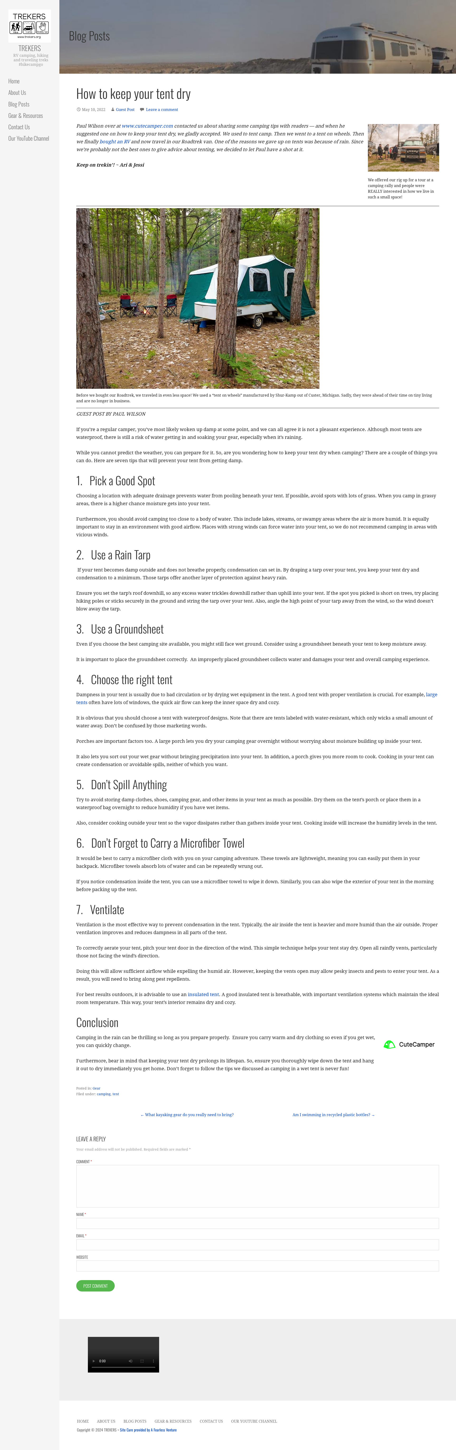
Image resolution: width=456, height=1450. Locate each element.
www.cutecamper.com (147, 126)
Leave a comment (162, 109)
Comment (84, 1161)
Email (81, 1236)
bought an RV (115, 141)
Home (13, 81)
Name (81, 1214)
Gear (96, 1088)
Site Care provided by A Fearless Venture (148, 1430)
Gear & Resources (25, 115)
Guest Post (125, 109)
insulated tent (203, 994)
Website (82, 1257)
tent (116, 1094)
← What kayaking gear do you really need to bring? (187, 1115)
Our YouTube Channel (28, 138)
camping (104, 1094)
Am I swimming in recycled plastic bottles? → (334, 1115)
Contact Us (19, 126)
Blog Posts (18, 104)
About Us (17, 92)
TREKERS (30, 48)
